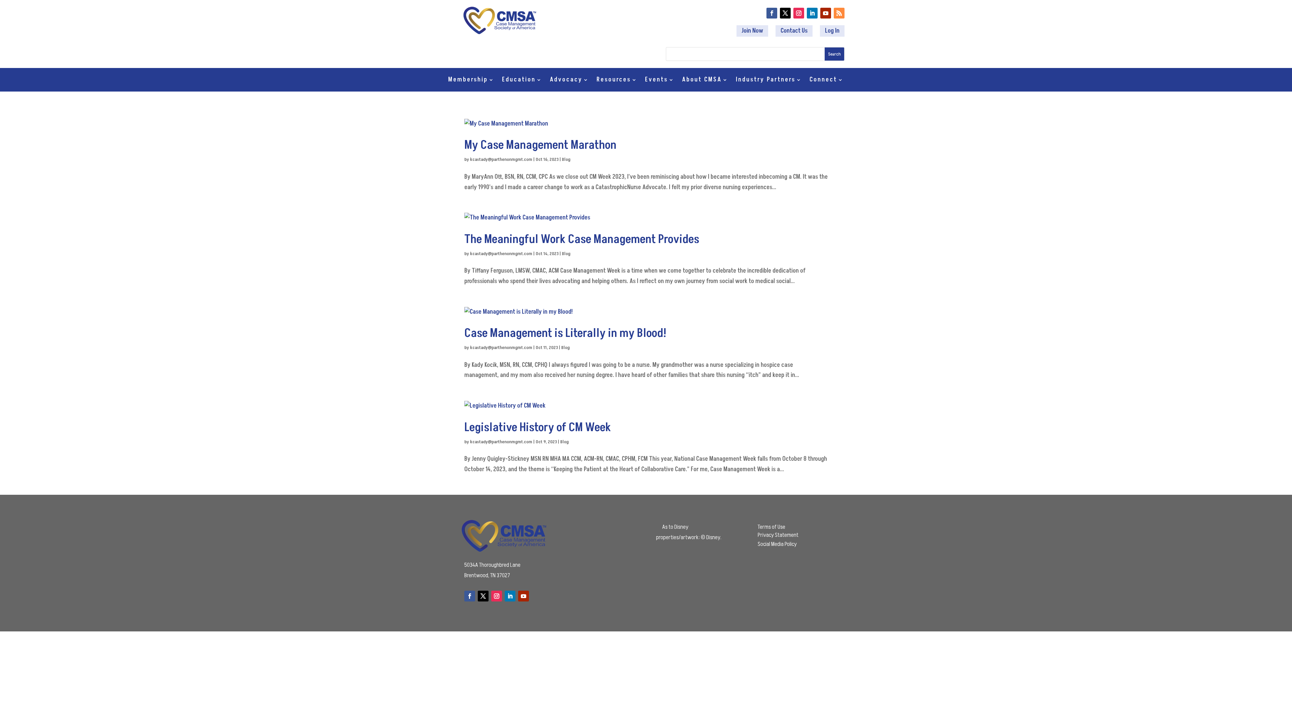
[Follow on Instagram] (798, 13)
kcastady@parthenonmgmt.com (501, 159)
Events (656, 80)
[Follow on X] (785, 13)
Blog (566, 159)
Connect (823, 80)
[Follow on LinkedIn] (812, 13)
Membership (468, 80)
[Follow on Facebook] (771, 13)
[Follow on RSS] (839, 13)
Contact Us (794, 31)
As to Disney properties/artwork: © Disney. (688, 532)
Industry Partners (765, 80)
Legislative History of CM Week (537, 427)
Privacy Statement (778, 535)
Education (519, 80)
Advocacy (566, 80)
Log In (832, 31)
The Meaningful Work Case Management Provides (581, 239)
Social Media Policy (777, 544)
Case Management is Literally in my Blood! (565, 333)
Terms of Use (771, 527)
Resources (614, 80)
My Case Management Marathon (540, 145)
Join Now (752, 31)
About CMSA (702, 80)
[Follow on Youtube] (825, 13)
